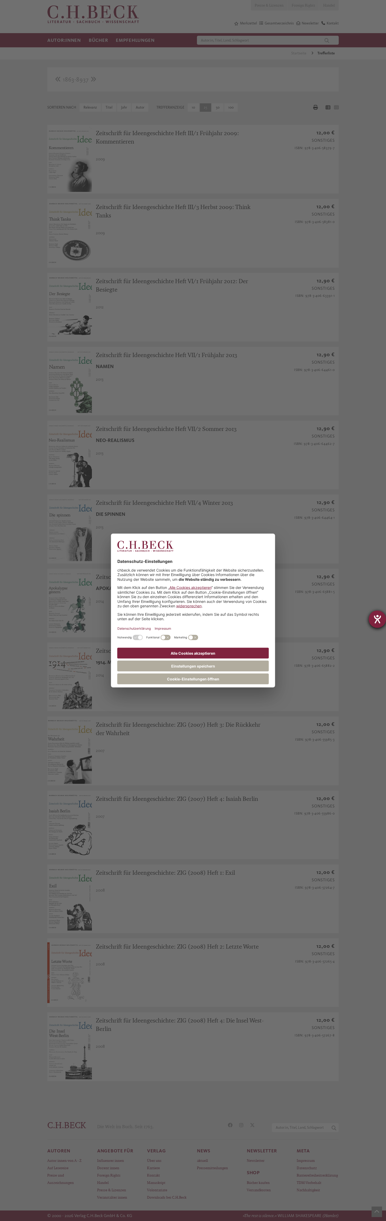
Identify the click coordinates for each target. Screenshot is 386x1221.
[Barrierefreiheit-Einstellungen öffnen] (377, 619)
